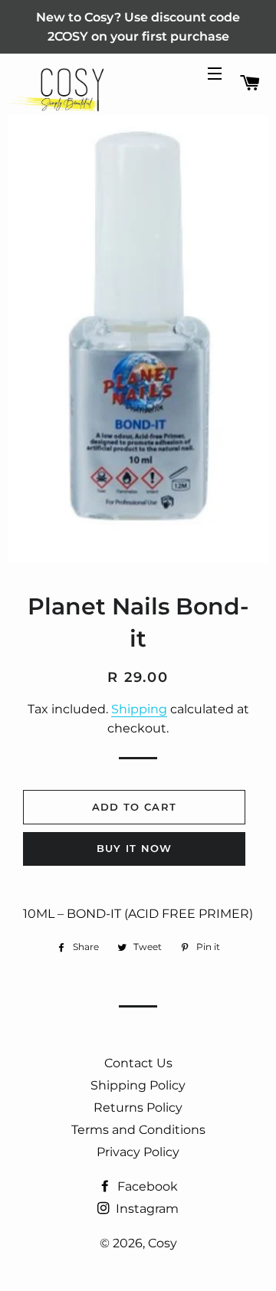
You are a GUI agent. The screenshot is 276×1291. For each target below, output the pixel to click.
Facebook (146, 1186)
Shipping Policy (138, 1085)
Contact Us (138, 1063)
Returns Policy (138, 1107)
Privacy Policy (138, 1152)
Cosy (162, 1243)
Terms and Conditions (138, 1129)
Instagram (146, 1208)
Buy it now (134, 848)
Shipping (139, 709)
